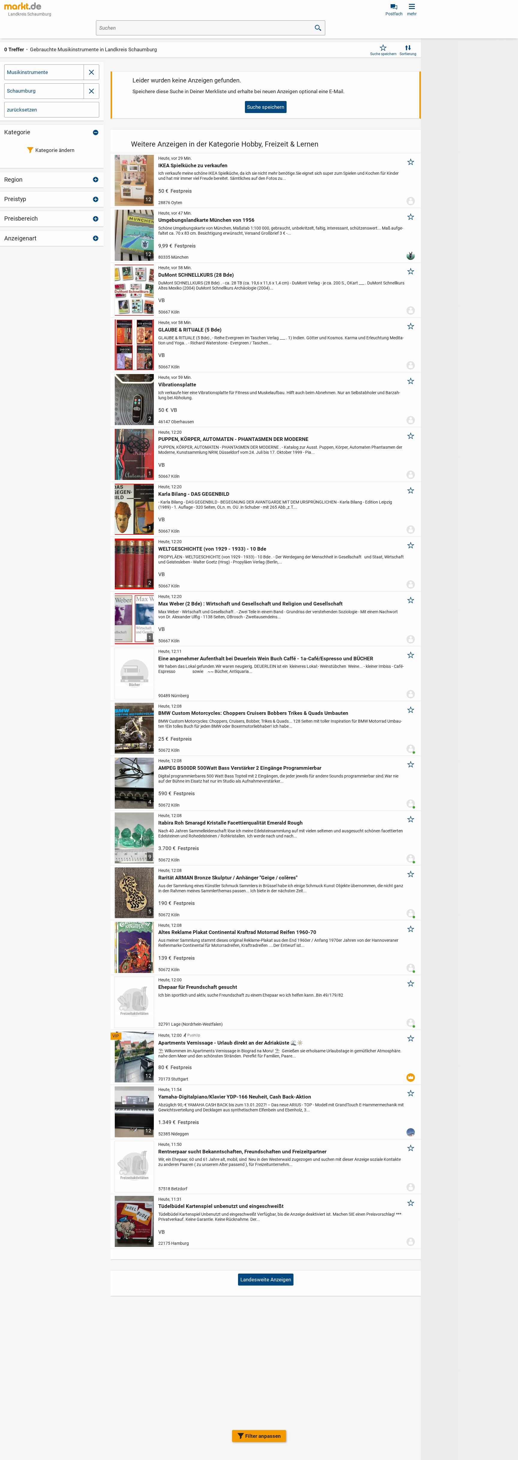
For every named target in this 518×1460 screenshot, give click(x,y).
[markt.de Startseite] (22, 6)
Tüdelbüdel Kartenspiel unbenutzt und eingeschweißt (221, 1206)
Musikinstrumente (27, 72)
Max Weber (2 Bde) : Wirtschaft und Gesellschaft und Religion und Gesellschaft (250, 604)
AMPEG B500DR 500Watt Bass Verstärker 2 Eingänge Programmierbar (239, 768)
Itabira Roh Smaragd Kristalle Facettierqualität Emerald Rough (230, 823)
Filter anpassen (263, 1436)
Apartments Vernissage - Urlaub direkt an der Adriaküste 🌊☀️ (230, 1043)
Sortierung (408, 54)
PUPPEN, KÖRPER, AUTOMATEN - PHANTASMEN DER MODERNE (233, 439)
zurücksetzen (22, 110)
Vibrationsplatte (177, 385)
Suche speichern (383, 54)
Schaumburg (21, 91)
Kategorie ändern (54, 150)
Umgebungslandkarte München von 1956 (206, 220)
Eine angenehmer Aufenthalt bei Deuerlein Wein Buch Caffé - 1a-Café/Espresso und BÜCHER (265, 659)
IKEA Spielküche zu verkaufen (193, 165)
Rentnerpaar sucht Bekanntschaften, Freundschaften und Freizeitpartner (242, 1152)
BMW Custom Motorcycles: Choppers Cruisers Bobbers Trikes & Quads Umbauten (253, 713)
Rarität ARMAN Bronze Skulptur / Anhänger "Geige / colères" (227, 878)
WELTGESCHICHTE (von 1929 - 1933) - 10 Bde (212, 549)
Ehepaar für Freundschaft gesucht (197, 987)
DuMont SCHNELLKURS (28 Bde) (196, 275)
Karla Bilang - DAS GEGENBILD (193, 494)
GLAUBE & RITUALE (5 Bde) (190, 330)
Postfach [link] (394, 13)
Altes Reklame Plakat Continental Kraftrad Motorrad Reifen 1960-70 (237, 932)
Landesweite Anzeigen (265, 1280)
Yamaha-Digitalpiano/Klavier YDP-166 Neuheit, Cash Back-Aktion (234, 1097)
